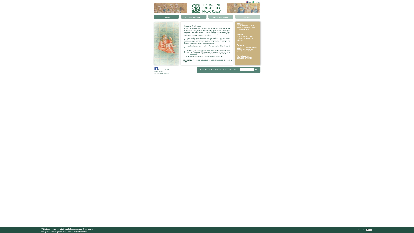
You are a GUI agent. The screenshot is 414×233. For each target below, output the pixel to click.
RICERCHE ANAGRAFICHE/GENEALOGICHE (208, 60)
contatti (218, 69)
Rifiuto (369, 230)
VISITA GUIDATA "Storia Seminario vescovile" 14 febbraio (245, 38)
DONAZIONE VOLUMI (244, 58)
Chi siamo (166, 17)
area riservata (227, 69)
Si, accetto (361, 230)
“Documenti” (193, 54)
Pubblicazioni (243, 55)
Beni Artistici (247, 17)
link (235, 69)
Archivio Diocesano (192, 17)
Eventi (240, 34)
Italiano (257, 2)
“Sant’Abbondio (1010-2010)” (206, 50)
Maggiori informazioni (80, 231)
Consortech (166, 73)
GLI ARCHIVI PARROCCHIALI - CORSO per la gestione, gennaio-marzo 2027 (247, 49)
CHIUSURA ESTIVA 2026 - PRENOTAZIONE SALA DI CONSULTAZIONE (246, 27)
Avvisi (240, 23)
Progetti (240, 45)
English (250, 2)
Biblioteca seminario (220, 17)
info (212, 69)
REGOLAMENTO (205, 69)
